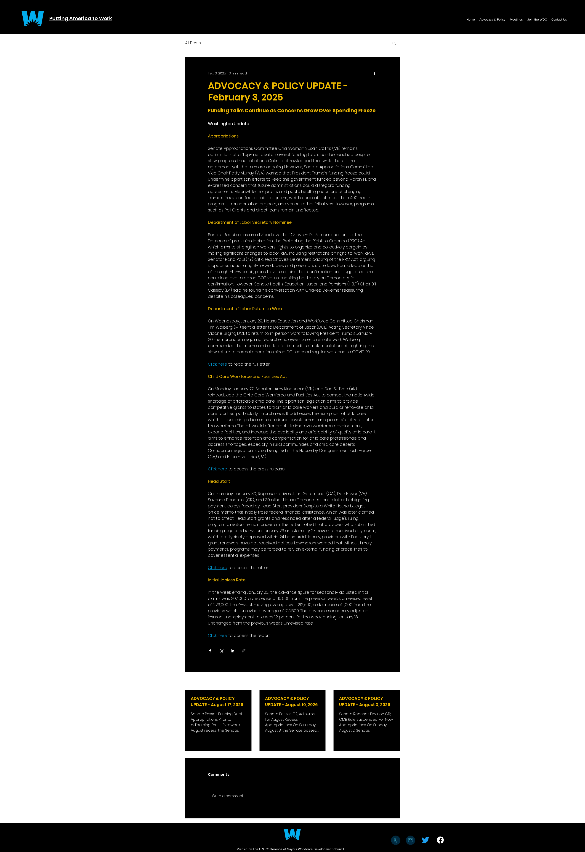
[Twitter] (425, 840)
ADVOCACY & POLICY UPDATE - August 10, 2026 (291, 701)
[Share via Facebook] (210, 651)
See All (394, 681)
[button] (394, 43)
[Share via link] (244, 651)
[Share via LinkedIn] (232, 651)
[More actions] (374, 73)
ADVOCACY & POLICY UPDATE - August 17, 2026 (217, 701)
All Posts (193, 43)
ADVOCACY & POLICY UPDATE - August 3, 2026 (364, 701)
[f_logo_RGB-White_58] (440, 840)
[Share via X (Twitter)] (221, 651)
